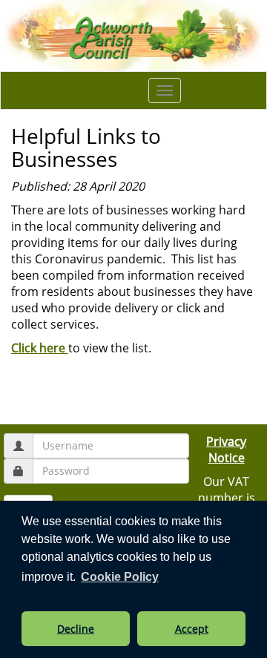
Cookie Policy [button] (120, 576)
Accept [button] (191, 629)
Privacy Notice (226, 449)
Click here (39, 348)
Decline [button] (75, 629)
